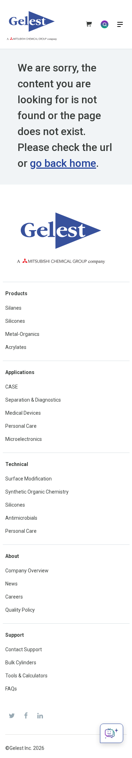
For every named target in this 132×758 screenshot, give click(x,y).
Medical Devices (23, 413)
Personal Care (21, 426)
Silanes (13, 308)
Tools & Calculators (26, 675)
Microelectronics (23, 439)
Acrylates (15, 347)
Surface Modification (28, 479)
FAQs (11, 689)
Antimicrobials (21, 518)
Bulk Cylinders (20, 662)
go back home (63, 163)
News (11, 584)
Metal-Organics (22, 334)
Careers (14, 597)
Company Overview (27, 570)
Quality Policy (20, 610)
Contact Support (23, 649)
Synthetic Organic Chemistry (37, 492)
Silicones (15, 321)
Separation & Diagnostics (33, 400)
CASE (11, 387)
